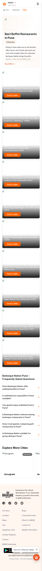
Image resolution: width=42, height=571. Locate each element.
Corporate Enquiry (29, 515)
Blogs (24, 511)
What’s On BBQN (28, 520)
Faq (3, 525)
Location (5, 515)
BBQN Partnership (9, 544)
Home (7, 10)
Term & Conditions (26, 559)
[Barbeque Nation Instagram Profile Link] (9, 503)
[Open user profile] (38, 4)
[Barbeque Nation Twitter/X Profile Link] (15, 503)
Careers (5, 539)
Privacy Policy (14, 559)
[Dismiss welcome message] (36, 549)
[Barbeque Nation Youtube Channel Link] (22, 503)
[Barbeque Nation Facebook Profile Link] (3, 503)
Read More (9, 64)
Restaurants (16, 10)
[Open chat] (36, 557)
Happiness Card (8, 530)
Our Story (6, 511)
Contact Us (26, 525)
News (4, 520)
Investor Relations (9, 535)
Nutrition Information (29, 530)
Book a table (12, 95)
